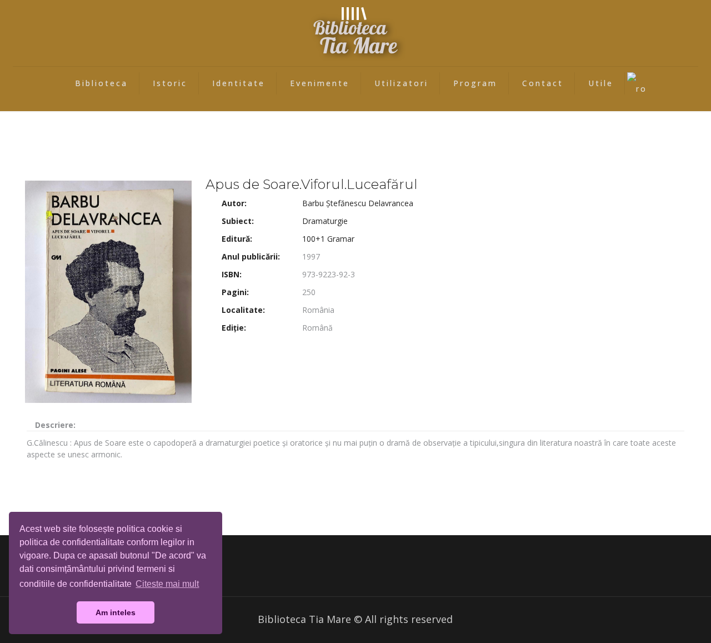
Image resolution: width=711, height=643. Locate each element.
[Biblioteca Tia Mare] (355, 33)
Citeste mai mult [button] (167, 584)
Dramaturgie (325, 221)
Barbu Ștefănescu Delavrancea (357, 203)
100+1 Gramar (328, 238)
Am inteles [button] (116, 612)
